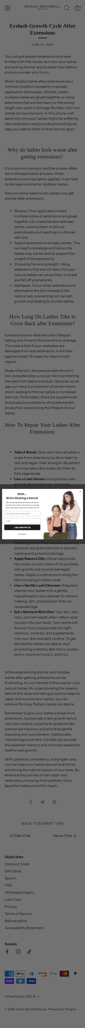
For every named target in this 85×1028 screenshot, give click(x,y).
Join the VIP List (22, 527)
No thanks (22, 534)
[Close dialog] (80, 491)
